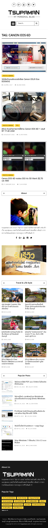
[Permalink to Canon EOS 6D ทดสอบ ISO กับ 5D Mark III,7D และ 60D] (24, 156)
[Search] (36, 23)
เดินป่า (43, 501)
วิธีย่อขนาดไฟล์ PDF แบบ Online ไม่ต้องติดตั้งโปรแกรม (30, 383)
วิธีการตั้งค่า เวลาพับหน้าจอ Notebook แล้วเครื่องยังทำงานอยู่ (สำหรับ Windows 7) (30, 398)
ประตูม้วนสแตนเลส (12, 521)
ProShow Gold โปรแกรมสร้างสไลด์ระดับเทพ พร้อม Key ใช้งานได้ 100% (30, 412)
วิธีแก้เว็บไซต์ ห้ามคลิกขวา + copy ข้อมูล (29, 426)
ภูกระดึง (27, 504)
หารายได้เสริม (19, 501)
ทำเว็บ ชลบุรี (18, 504)
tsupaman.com (25, 524)
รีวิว (17, 125)
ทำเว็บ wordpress (9, 498)
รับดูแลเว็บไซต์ (34, 498)
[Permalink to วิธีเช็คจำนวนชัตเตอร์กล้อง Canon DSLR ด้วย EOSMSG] (24, 57)
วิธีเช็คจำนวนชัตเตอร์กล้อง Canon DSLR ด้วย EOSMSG (20, 80)
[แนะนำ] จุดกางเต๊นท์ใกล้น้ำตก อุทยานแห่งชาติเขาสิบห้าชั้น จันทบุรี (35, 306)
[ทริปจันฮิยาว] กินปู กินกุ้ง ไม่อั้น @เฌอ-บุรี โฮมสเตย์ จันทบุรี (12, 334)
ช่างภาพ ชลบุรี (7, 501)
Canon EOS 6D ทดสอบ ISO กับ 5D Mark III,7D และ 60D (22, 179)
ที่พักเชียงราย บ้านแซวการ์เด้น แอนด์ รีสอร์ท (21, 519)
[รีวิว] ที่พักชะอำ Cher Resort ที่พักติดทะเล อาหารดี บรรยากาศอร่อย (12, 361)
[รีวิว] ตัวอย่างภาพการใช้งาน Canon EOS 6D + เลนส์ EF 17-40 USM (23, 130)
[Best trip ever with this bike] (7, 386)
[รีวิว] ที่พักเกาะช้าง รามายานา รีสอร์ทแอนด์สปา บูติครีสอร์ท (35, 361)
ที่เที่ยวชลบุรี (28, 521)
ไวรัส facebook (38, 504)
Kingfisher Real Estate (39, 521)
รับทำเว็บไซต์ (22, 498)
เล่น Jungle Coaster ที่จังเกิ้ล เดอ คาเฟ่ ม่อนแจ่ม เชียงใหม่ (11, 306)
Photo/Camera (8, 76)
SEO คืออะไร (18, 507)
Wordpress (7, 504)
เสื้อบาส (21, 521)
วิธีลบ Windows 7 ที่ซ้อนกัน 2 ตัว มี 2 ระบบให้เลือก (30, 441)
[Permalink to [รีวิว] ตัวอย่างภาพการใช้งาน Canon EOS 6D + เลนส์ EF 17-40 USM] (24, 106)
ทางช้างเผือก (7, 507)
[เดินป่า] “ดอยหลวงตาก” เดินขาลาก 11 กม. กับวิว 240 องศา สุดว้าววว (35, 334)
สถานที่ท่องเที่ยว (32, 501)
